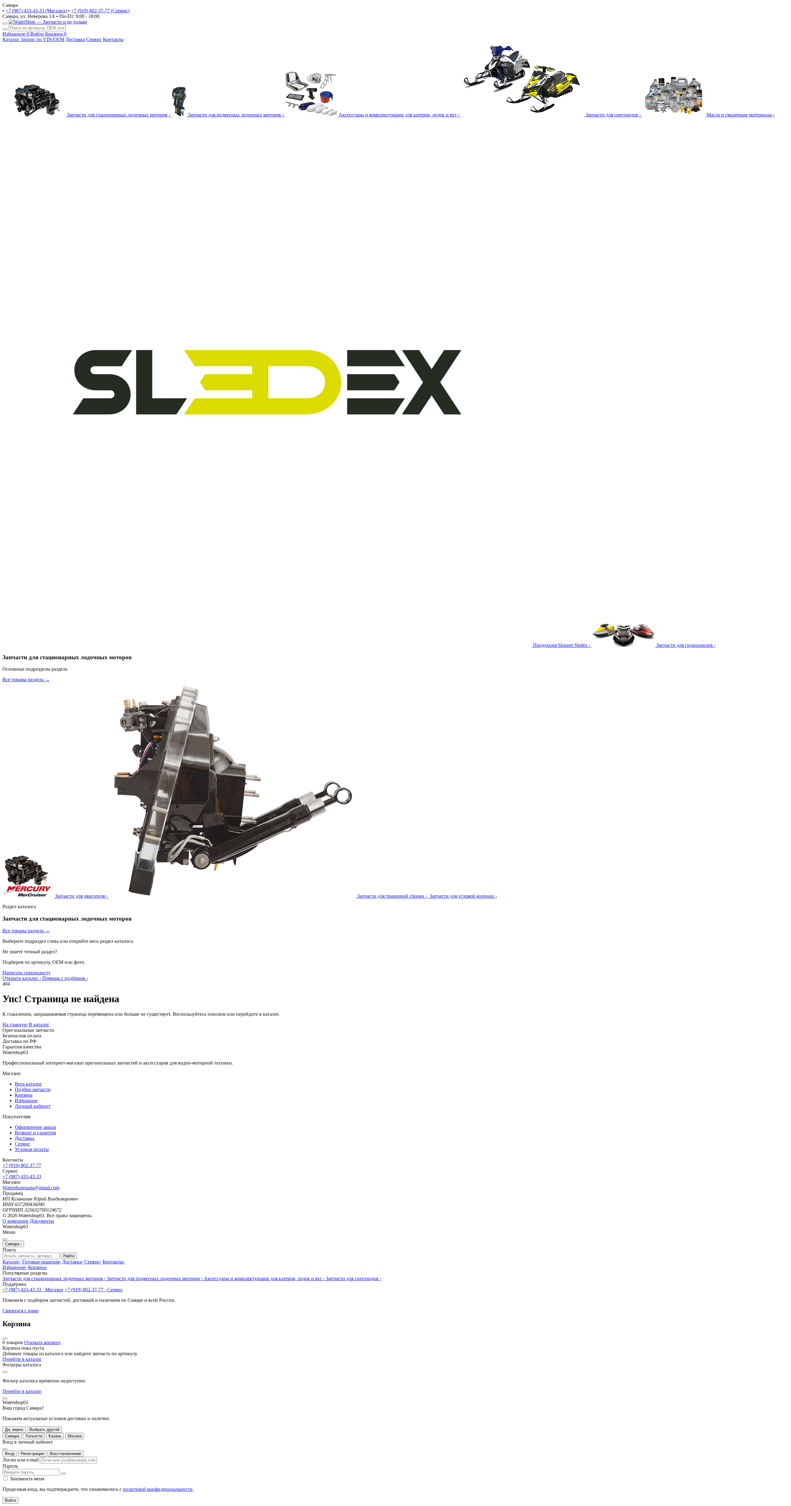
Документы (42, 1221)
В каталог (39, 1024)
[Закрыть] (4, 1398)
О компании (15, 1221)
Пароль (10, 1466)
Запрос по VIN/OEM (42, 39)
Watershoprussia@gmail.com (30, 1187)
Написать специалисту (26, 972)
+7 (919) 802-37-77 (21, 1165)
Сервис (94, 39)
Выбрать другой (44, 1429)
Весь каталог (28, 1083)
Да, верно (14, 1429)
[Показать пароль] (63, 1473)
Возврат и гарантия (35, 1132)
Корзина (23, 1095)
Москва (75, 1436)
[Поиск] (4, 29)
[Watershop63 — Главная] (48, 21)
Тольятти (33, 1436)
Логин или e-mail (20, 1459)
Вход (10, 1453)
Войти (10, 1500)
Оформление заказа (35, 1127)
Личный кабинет (33, 1106)
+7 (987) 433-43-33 (21, 1176)
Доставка (75, 39)
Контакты (113, 39)
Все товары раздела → (26, 679)
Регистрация (32, 1453)
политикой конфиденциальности (157, 1489)
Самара (12, 1436)
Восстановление (65, 1453)
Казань (55, 1436)
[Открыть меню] (4, 23)
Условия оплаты (32, 1149)
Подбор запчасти (33, 1089)
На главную (14, 1024)
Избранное (26, 1100)
